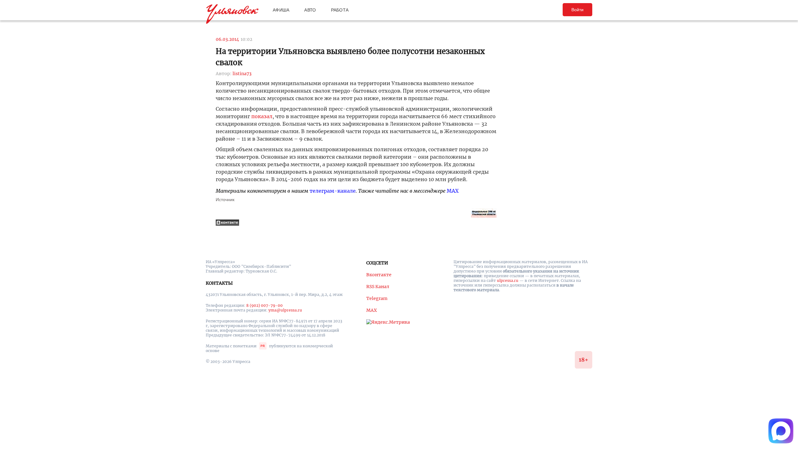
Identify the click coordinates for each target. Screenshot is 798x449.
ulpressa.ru (507, 280)
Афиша (281, 9)
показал (261, 116)
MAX (453, 191)
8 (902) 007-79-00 (264, 305)
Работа (340, 9)
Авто (310, 9)
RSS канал (377, 286)
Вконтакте (379, 275)
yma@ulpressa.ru (285, 310)
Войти (577, 9)
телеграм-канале (333, 191)
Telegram (376, 298)
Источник (225, 199)
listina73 (242, 73)
